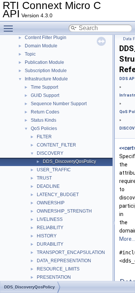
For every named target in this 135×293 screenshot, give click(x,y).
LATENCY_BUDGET (58, 194)
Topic (30, 54)
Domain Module (41, 45)
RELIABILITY (50, 227)
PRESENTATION (54, 277)
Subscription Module (46, 70)
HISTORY (47, 236)
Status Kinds (43, 120)
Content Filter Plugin (45, 37)
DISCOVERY (50, 153)
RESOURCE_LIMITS (58, 269)
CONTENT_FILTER (56, 145)
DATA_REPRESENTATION (64, 260)
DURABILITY (50, 244)
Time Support (44, 87)
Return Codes (45, 112)
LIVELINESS (50, 219)
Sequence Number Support (59, 103)
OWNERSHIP (50, 202)
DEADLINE (48, 186)
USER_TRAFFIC (54, 169)
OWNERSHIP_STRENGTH (64, 211)
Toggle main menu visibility (9, 28)
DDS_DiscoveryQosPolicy (69, 161)
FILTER (44, 136)
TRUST (44, 178)
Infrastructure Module (46, 79)
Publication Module (44, 62)
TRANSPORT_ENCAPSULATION (71, 252)
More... (127, 239)
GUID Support (45, 95)
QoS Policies (44, 128)
